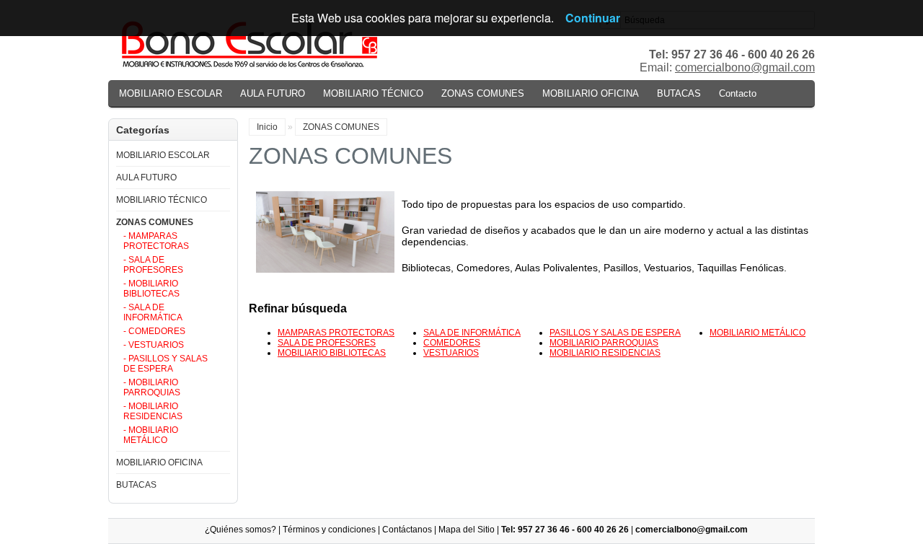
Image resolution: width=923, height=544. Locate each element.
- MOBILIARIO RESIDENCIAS (152, 411)
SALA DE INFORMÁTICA (472, 333)
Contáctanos (407, 530)
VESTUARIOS (451, 353)
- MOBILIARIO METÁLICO (150, 435)
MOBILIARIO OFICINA (590, 93)
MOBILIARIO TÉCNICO (373, 93)
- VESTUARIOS (153, 345)
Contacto (737, 93)
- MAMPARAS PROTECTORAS (156, 241)
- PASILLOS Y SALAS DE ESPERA (165, 364)
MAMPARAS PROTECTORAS (336, 333)
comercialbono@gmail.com (745, 67)
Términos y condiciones (329, 530)
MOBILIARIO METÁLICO (757, 333)
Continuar (592, 17)
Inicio (267, 127)
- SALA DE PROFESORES (153, 265)
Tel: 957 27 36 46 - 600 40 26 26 (565, 530)
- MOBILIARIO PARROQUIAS (151, 387)
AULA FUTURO (272, 93)
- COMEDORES (154, 331)
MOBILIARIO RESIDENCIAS (605, 353)
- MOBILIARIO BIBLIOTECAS (151, 288)
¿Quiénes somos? (240, 530)
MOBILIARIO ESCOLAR (170, 93)
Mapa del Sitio (466, 530)
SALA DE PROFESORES (327, 343)
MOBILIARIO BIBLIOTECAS (332, 353)
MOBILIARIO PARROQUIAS (603, 343)
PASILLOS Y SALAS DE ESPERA (615, 333)
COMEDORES (451, 343)
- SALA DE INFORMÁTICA (152, 312)
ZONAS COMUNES (482, 93)
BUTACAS (679, 93)
